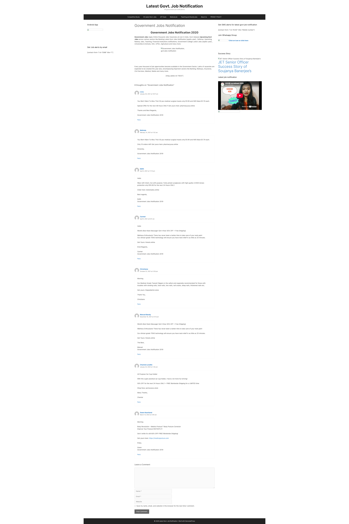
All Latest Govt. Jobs (149, 17)
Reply (139, 120)
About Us (204, 17)
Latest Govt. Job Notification (174, 6)
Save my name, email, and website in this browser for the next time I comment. (165, 506)
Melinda (143, 130)
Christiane (144, 269)
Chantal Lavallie (146, 365)
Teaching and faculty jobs (189, 17)
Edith (142, 169)
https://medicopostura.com (159, 438)
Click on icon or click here (238, 40)
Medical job (173, 17)
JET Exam (163, 17)
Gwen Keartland (146, 412)
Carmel (143, 217)
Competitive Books (134, 17)
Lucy (142, 92)
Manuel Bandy (145, 315)
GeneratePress (190, 521)
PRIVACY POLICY (215, 17)
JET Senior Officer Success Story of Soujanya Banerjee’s (234, 66)
